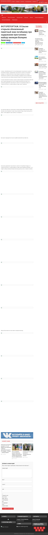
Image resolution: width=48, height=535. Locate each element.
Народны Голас (10, 44)
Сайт (3, 489)
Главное (3, 42)
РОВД (23, 42)
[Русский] (37, 0)
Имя (3, 479)
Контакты (22, 1)
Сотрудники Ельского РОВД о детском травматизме (42, 32)
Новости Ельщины (11, 17)
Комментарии (21, 44)
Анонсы (31, 17)
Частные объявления (6, 19)
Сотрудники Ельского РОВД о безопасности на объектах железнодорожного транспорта (43, 74)
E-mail (3, 484)
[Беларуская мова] (38, 1)
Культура (26, 17)
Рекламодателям (28, 1)
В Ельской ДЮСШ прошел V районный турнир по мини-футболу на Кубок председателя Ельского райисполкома (17, 454)
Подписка (34, 1)
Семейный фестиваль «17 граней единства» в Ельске (43, 50)
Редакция (17, 1)
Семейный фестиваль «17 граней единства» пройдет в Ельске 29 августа (43, 95)
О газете (13, 1)
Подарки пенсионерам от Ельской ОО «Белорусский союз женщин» (28, 453)
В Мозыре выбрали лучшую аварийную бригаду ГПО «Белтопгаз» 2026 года (43, 85)
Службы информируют (39, 17)
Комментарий (5, 468)
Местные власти (9, 42)
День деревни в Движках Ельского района (42, 58)
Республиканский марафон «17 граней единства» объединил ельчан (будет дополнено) (39, 41)
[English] (40, 1)
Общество (4, 17)
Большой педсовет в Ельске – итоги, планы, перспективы (43, 65)
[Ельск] (8, 519)
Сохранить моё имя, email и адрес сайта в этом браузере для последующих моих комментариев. (5, 500)
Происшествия (19, 17)
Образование (14, 19)
